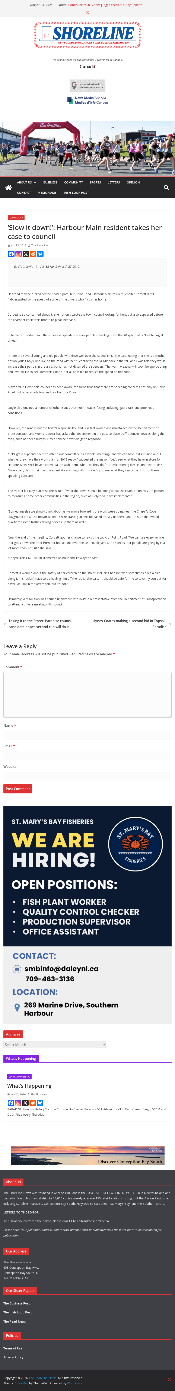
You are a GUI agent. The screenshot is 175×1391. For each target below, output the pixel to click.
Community (73, 182)
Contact (24, 193)
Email (9, 746)
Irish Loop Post (76, 193)
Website (9, 766)
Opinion (133, 182)
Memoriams (47, 193)
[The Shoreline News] (87, 123)
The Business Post (16, 1303)
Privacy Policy (13, 1357)
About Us (24, 182)
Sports (95, 182)
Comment (12, 667)
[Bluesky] (40, 254)
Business (50, 182)
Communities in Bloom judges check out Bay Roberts (105, 5)
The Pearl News (14, 1321)
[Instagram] (18, 254)
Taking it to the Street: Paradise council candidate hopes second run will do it (40, 623)
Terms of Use (12, 1348)
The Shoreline (39, 245)
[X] (26, 254)
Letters (114, 182)
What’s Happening (29, 1085)
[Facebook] (11, 254)
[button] (34, 182)
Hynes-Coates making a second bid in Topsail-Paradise (129, 623)
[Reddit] (33, 254)
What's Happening (19, 1076)
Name (9, 725)
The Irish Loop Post (17, 1312)
